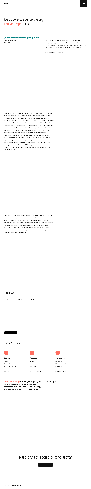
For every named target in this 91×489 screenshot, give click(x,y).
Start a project (10, 333)
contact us (45, 464)
